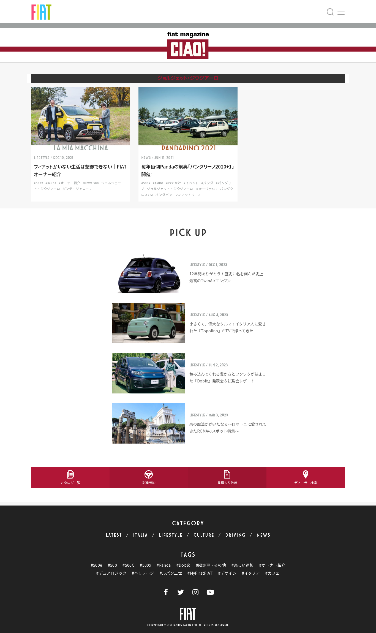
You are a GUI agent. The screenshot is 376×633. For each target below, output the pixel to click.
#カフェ (272, 573)
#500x (145, 565)
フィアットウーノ (188, 195)
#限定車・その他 (211, 565)
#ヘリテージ (143, 573)
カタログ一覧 (70, 482)
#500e (96, 565)
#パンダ (207, 183)
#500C (128, 565)
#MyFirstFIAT (200, 573)
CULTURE (204, 535)
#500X (38, 183)
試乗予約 (149, 482)
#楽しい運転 (242, 565)
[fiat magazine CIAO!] (41, 11)
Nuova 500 (91, 183)
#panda (50, 183)
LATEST (114, 535)
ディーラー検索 (305, 482)
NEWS (264, 535)
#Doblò (183, 565)
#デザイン (227, 573)
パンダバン (163, 195)
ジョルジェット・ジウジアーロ (170, 189)
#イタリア (251, 573)
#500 (112, 565)
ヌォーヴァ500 (206, 189)
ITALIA (140, 535)
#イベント (191, 183)
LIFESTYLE (170, 535)
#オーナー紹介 (69, 183)
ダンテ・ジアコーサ (77, 189)
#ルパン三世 (171, 573)
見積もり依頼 (227, 482)
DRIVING (235, 535)
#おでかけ (173, 183)
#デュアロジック (111, 573)
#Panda (164, 565)
